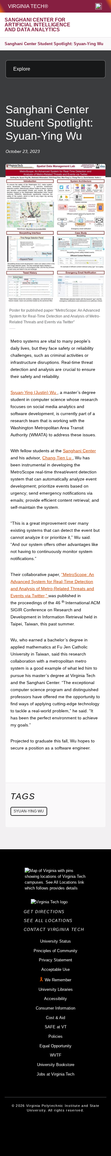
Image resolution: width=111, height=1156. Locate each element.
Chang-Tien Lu (57, 457)
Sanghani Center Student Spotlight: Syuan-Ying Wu (54, 43)
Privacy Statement (55, 960)
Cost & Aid (55, 1017)
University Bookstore (55, 1064)
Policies (55, 1036)
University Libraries (56, 989)
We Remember (58, 980)
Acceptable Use (55, 969)
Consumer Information (55, 1008)
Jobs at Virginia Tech (55, 1074)
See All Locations (50, 920)
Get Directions (46, 911)
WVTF (55, 1055)
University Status (55, 941)
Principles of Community (55, 950)
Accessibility (55, 998)
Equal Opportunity (55, 1046)
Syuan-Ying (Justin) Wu (33, 392)
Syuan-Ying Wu (29, 811)
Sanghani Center (79, 450)
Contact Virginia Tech (56, 929)
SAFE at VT (56, 1027)
